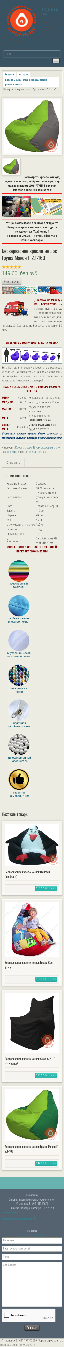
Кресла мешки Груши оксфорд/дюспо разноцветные (26, 82)
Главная (9, 74)
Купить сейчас (11, 282)
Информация (10, 1212)
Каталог (23, 74)
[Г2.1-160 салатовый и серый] (32, 126)
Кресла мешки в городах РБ (19, 1218)
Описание (13, 462)
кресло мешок (37, 452)
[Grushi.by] (22, 20)
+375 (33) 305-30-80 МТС (32, 1235)
